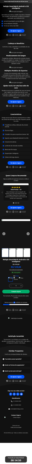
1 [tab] (13, 202)
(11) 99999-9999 (17, 401)
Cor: (16, 276)
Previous (2, 192)
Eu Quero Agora (16, 31)
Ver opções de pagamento (16, 269)
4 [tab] (18, 202)
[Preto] (10, 279)
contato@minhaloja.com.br (17, 409)
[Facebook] (10, 394)
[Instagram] (14, 394)
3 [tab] (16, 202)
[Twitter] (17, 394)
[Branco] (16, 279)
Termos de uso (16, 425)
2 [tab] (15, 202)
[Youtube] (21, 394)
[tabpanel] (16, 192)
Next (29, 192)
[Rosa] (21, 279)
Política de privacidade (16, 427)
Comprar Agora (16, 291)
